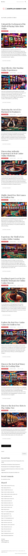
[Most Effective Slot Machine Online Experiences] (14, 82)
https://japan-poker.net (6, 487)
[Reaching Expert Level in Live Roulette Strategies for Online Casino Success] (14, 294)
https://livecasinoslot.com (6, 529)
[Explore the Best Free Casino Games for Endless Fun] (14, 336)
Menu (3, 1)
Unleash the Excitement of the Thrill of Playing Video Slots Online (13, 26)
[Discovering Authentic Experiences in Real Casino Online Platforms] (14, 167)
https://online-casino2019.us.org (7, 485)
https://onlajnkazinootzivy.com (7, 533)
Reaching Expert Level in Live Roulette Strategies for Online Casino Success (13, 280)
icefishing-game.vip (5, 542)
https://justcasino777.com (6, 516)
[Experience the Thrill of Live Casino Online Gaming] (14, 251)
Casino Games (5, 31)
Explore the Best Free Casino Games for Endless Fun (12, 323)
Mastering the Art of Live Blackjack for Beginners (11, 110)
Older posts (7, 445)
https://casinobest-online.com (7, 505)
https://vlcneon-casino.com (6, 522)
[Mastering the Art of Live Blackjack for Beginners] (14, 123)
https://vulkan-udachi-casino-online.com (9, 494)
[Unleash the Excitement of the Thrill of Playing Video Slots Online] (14, 40)
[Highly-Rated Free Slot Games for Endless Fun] (14, 209)
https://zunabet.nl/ (5, 540)
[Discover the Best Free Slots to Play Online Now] (14, 419)
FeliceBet (3, 539)
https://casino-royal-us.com (6, 507)
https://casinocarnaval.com (6, 520)
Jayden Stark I (13, 31)
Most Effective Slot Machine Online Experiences (12, 69)
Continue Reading (6, 60)
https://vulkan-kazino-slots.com (7, 498)
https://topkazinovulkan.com (7, 502)
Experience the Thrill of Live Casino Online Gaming (12, 238)
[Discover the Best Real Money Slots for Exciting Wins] (14, 378)
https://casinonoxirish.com (6, 500)
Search (2, 451)
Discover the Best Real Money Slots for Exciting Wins (13, 365)
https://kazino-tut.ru (5, 509)
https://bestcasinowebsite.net (7, 535)
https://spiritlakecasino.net (6, 496)
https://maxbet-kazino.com (6, 526)
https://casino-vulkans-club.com (7, 492)
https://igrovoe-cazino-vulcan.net (7, 524)
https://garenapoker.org (6, 513)
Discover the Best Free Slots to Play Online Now (13, 406)
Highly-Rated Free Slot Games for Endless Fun (13, 196)
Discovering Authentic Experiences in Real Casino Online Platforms (12, 153)
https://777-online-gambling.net (7, 511)
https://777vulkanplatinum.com (7, 518)
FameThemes (24, 553)
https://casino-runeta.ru (6, 531)
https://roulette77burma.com (7, 489)
